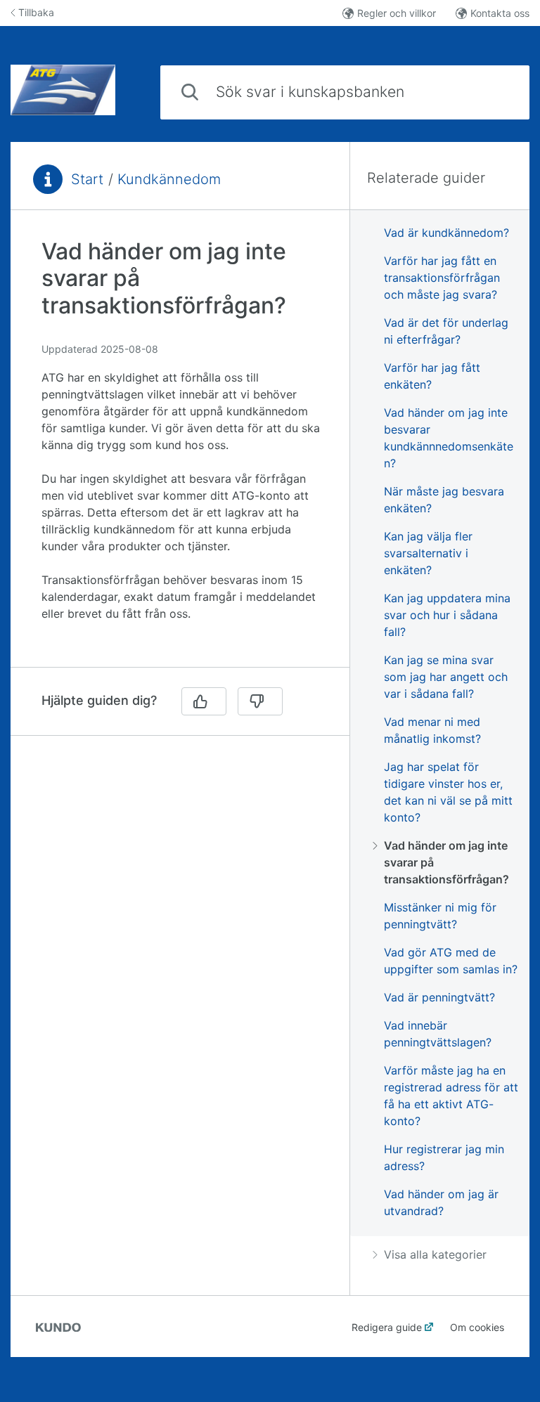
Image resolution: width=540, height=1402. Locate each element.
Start (87, 179)
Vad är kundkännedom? (446, 233)
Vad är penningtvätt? (439, 997)
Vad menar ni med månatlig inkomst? (432, 730)
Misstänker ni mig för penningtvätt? (440, 915)
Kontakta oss (499, 13)
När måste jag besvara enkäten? (444, 499)
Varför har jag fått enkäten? (432, 376)
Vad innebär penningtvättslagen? (437, 1033)
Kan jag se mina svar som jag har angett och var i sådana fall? (446, 677)
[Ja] (203, 701)
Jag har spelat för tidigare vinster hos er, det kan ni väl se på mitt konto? (448, 792)
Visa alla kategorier (435, 1254)
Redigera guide (387, 1327)
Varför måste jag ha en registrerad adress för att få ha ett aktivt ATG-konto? (451, 1095)
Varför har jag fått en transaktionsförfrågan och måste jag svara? (442, 277)
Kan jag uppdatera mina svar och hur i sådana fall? (447, 615)
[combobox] (344, 92)
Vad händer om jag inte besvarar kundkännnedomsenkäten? (448, 437)
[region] (180, 447)
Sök (496, 92)
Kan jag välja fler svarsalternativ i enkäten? (428, 553)
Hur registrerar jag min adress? (444, 1157)
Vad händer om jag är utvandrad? (441, 1202)
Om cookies (477, 1327)
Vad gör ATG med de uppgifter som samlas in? (451, 960)
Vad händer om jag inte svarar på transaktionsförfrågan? (446, 862)
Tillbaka (36, 12)
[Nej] (260, 701)
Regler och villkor (396, 13)
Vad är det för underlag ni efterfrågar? (446, 331)
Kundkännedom (169, 179)
